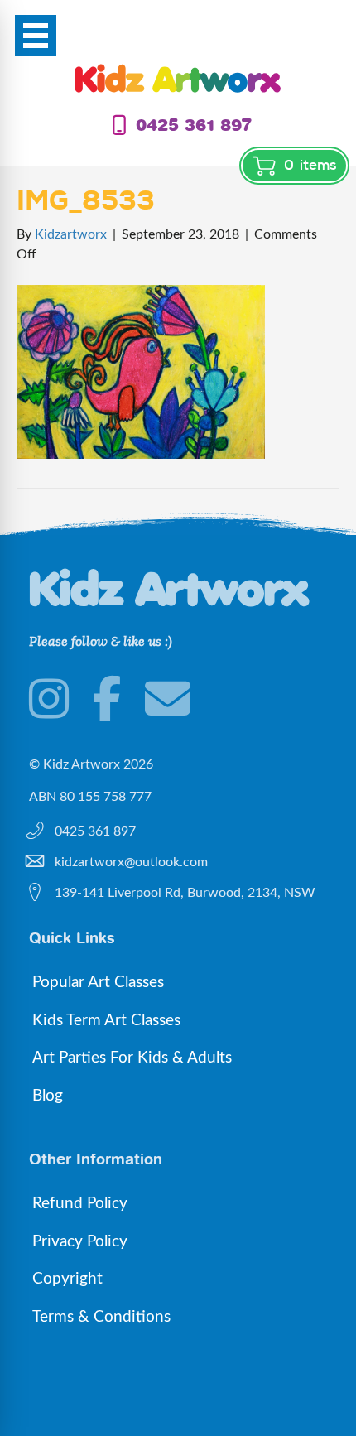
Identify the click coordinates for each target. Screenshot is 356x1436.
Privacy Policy (79, 1242)
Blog (47, 1096)
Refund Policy (79, 1204)
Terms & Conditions (101, 1317)
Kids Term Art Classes (106, 1021)
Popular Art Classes (98, 982)
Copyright (67, 1279)
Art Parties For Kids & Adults (132, 1058)
